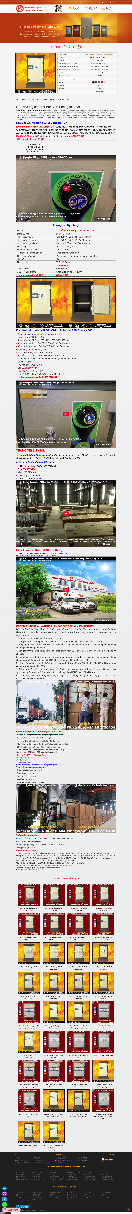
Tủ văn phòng (105, 1196)
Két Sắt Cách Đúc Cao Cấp (23, 1162)
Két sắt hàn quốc (89, 1174)
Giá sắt (18, 1194)
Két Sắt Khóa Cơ (72, 1178)
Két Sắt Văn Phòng (61, 1159)
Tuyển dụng (101, 2)
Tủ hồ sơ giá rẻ (54, 1196)
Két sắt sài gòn (20, 1172)
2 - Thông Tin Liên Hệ (36, 147)
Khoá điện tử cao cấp (107, 1180)
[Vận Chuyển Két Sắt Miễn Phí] (41, 808)
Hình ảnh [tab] (31, 99)
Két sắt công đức (38, 1178)
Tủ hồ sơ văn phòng (72, 1196)
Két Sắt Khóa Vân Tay (90, 1178)
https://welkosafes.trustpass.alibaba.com (30, 767)
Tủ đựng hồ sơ (37, 1196)
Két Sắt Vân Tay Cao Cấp (40, 1160)
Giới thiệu (60, 2)
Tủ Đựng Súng (37, 1157)
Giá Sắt (86, 1198)
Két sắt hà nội (37, 1174)
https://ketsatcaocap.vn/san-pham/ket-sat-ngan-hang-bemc (37, 764)
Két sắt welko (71, 1174)
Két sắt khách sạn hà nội (74, 1172)
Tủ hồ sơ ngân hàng (89, 1196)
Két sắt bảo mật (54, 1176)
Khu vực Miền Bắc (83, 1157)
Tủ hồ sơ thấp (37, 1192)
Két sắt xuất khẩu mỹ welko (63, 1157)
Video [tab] (45, 99)
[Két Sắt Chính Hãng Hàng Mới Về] (41, 303)
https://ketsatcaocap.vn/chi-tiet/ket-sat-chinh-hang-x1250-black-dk (41, 553)
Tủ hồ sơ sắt (87, 1192)
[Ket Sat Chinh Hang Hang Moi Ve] (91, 303)
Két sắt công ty (37, 1176)
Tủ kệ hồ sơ (104, 1198)
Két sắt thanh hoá (106, 1172)
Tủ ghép (52, 1194)
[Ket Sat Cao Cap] (91, 705)
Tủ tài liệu (70, 1192)
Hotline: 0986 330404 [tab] (63, 99)
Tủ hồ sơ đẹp (20, 1192)
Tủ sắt (102, 1194)
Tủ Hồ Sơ (18, 1157)
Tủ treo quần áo (37, 1194)
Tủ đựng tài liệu (20, 1196)
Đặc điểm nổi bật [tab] (21, 99)
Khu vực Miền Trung (83, 1159)
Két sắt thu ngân (21, 1178)
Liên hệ (109, 2)
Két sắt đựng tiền (55, 1174)
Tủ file (85, 1194)
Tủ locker (69, 1194)
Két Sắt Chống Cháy (21, 1160)
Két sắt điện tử (20, 1174)
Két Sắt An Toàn (20, 1159)
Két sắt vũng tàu (88, 1172)
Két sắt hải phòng (38, 1172)
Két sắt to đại (20, 1176)
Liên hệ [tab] (52, 99)
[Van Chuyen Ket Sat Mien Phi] (91, 808)
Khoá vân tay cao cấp (90, 1180)
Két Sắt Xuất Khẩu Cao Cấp (63, 1160)
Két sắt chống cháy (106, 1176)
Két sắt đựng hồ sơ (38, 1180)
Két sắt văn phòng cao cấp (24, 1180)
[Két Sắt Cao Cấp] (41, 705)
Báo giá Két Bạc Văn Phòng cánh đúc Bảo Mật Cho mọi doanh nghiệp (53, 1148)
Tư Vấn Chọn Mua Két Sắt (57, 1178)
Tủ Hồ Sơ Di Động (55, 1198)
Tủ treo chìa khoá (106, 1192)
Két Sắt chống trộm (72, 1180)
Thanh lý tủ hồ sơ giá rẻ (23, 1198)
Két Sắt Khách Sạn (39, 1159)
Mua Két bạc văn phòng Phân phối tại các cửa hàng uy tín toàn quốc (103, 1116)
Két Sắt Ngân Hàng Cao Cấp (41, 1162)
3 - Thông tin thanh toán (36, 149)
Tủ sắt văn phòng (55, 1192)
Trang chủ (52, 2)
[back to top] (128, 1209)
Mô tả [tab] (38, 99)
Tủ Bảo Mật (59, 1162)
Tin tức (93, 2)
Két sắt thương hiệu (89, 1176)
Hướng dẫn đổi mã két (82, 2)
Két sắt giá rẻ (104, 1174)
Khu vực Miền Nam (83, 1160)
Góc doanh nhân (70, 2)
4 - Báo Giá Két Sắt (31, 151)
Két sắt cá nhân (71, 1176)
